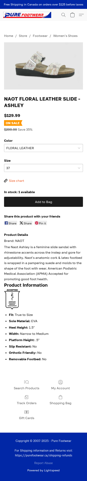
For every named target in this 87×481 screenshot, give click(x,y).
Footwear (40, 36)
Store (23, 36)
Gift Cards (26, 418)
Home (8, 36)
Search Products (26, 388)
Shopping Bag (60, 403)
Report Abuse (43, 463)
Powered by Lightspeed (43, 470)
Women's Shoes (65, 36)
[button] (28, 15)
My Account (60, 388)
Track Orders (26, 403)
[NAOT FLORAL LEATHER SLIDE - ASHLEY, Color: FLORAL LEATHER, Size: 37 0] (43, 65)
